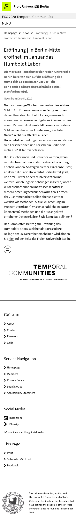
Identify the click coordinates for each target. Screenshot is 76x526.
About (10, 323)
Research (12, 336)
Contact (12, 330)
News (26, 33)
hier (11, 238)
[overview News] (7, 250)
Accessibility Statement (21, 393)
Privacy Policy (15, 380)
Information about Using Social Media (24, 432)
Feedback (13, 465)
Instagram (15, 417)
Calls (10, 342)
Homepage (10, 33)
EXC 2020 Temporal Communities (27, 16)
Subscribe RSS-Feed (19, 459)
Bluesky (14, 424)
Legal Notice (14, 386)
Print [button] (10, 453)
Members (12, 374)
